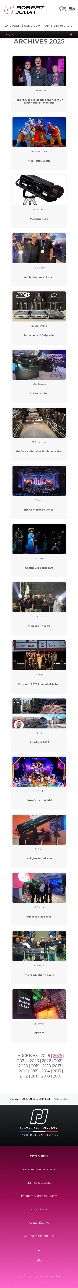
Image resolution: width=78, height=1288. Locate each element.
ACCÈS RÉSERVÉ (39, 1222)
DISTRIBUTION (39, 1156)
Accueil (14, 1099)
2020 (23, 1066)
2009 (57, 1076)
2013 (57, 1071)
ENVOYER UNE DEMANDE (39, 1169)
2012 (24, 1076)
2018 (46, 1066)
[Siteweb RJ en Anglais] (72, 9)
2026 (45, 1055)
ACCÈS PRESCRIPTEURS (39, 1235)
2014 (45, 1071)
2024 (22, 1060)
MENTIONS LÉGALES (39, 1182)
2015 (34, 1071)
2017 (57, 1066)
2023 (34, 1060)
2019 (35, 1066)
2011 (34, 1076)
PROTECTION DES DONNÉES (39, 1196)
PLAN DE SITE (39, 1209)
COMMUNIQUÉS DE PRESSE (36, 1099)
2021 (58, 1060)
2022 (46, 1060)
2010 (45, 1076)
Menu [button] (9, 34)
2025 (57, 1055)
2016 (23, 1071)
